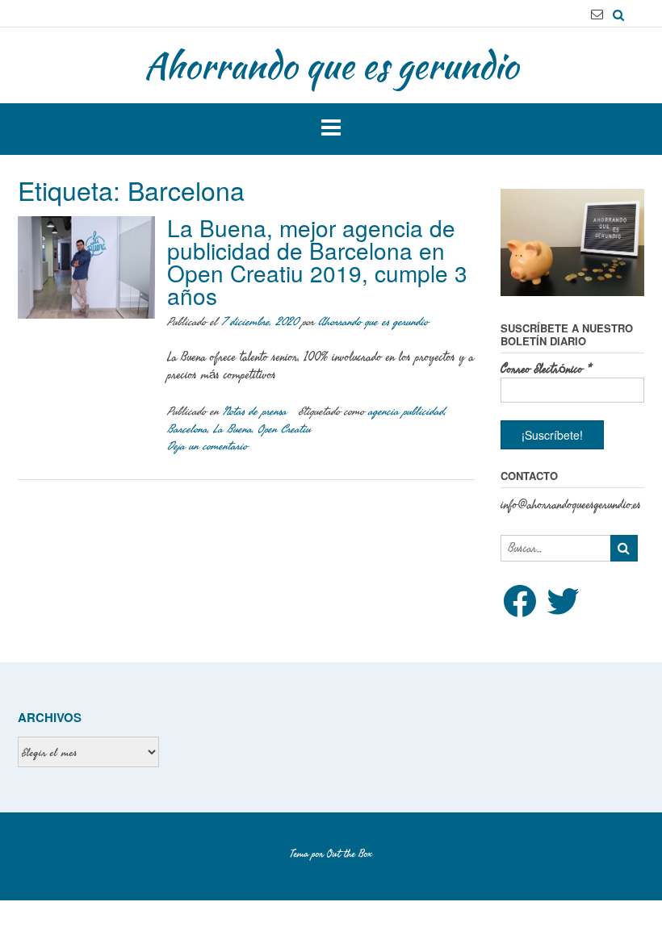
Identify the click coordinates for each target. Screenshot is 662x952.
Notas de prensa (255, 411)
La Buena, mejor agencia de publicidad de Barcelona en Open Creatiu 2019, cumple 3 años (317, 261)
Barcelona (187, 429)
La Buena (232, 429)
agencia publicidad (406, 411)
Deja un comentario (207, 446)
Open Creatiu (284, 429)
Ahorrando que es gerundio (331, 65)
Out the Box (349, 853)
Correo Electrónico (546, 369)
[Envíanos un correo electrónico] (597, 14)
